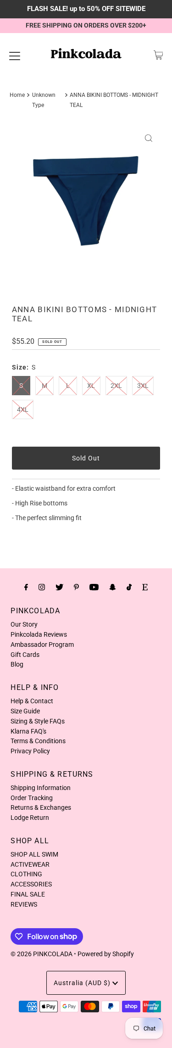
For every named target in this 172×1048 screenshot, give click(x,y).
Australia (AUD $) (83, 982)
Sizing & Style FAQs (38, 721)
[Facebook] (26, 587)
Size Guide (25, 711)
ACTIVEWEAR (30, 864)
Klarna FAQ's (28, 731)
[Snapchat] (112, 587)
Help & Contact (32, 701)
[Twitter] (59, 587)
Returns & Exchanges (41, 807)
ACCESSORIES (31, 884)
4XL (22, 409)
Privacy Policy (30, 751)
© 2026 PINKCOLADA (41, 954)
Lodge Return (30, 817)
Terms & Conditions (38, 741)
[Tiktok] (129, 587)
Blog (17, 664)
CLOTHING (26, 874)
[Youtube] (94, 587)
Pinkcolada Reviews (39, 634)
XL (91, 385)
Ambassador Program (42, 644)
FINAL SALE (28, 894)
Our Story (24, 624)
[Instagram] (42, 587)
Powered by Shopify (106, 954)
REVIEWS (24, 904)
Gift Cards (25, 654)
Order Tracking (32, 797)
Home (17, 95)
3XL (143, 385)
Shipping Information (41, 787)
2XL (116, 385)
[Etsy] (145, 587)
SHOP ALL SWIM (34, 854)
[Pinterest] (76, 587)
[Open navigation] (14, 55)
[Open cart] (158, 55)
